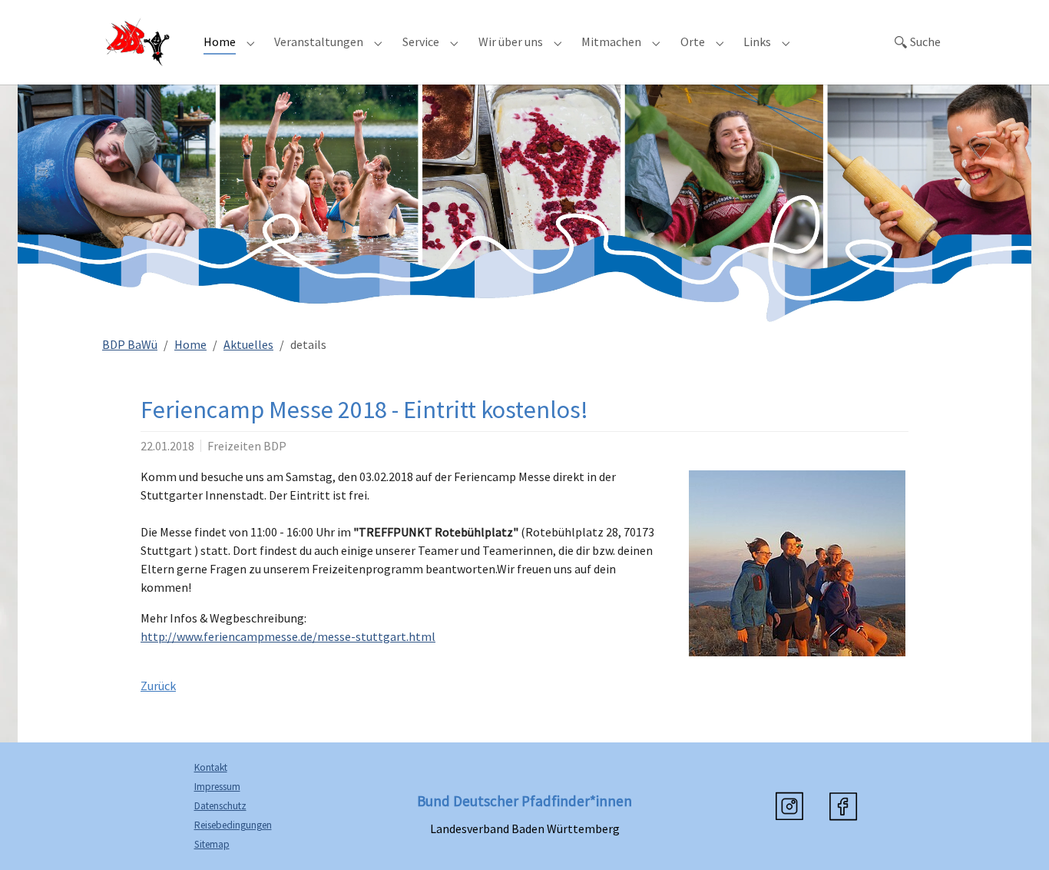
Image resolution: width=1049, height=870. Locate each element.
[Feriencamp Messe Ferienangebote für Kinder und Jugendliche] (797, 563)
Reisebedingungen (233, 825)
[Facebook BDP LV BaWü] (843, 806)
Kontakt (210, 767)
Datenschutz (220, 805)
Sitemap (212, 844)
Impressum (217, 786)
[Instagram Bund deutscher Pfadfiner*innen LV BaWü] (789, 806)
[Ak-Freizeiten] (137, 42)
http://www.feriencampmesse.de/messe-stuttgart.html (288, 636)
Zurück (158, 685)
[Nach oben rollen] (1015, 836)
